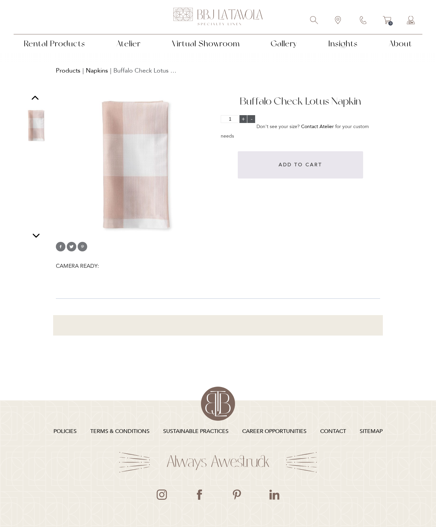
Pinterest (237, 495)
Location (338, 21)
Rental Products (54, 43)
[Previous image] (35, 98)
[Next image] (36, 235)
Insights (343, 43)
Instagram (162, 495)
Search (314, 21)
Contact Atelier (317, 126)
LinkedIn (274, 495)
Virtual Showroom (206, 43)
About (400, 43)
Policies (65, 431)
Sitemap (371, 431)
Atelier (128, 43)
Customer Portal (411, 21)
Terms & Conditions (120, 431)
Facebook (199, 495)
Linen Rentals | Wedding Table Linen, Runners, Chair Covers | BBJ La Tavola (218, 17)
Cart (387, 21)
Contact (363, 21)
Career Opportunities (274, 431)
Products (68, 70)
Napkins (97, 70)
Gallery (284, 43)
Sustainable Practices (196, 431)
